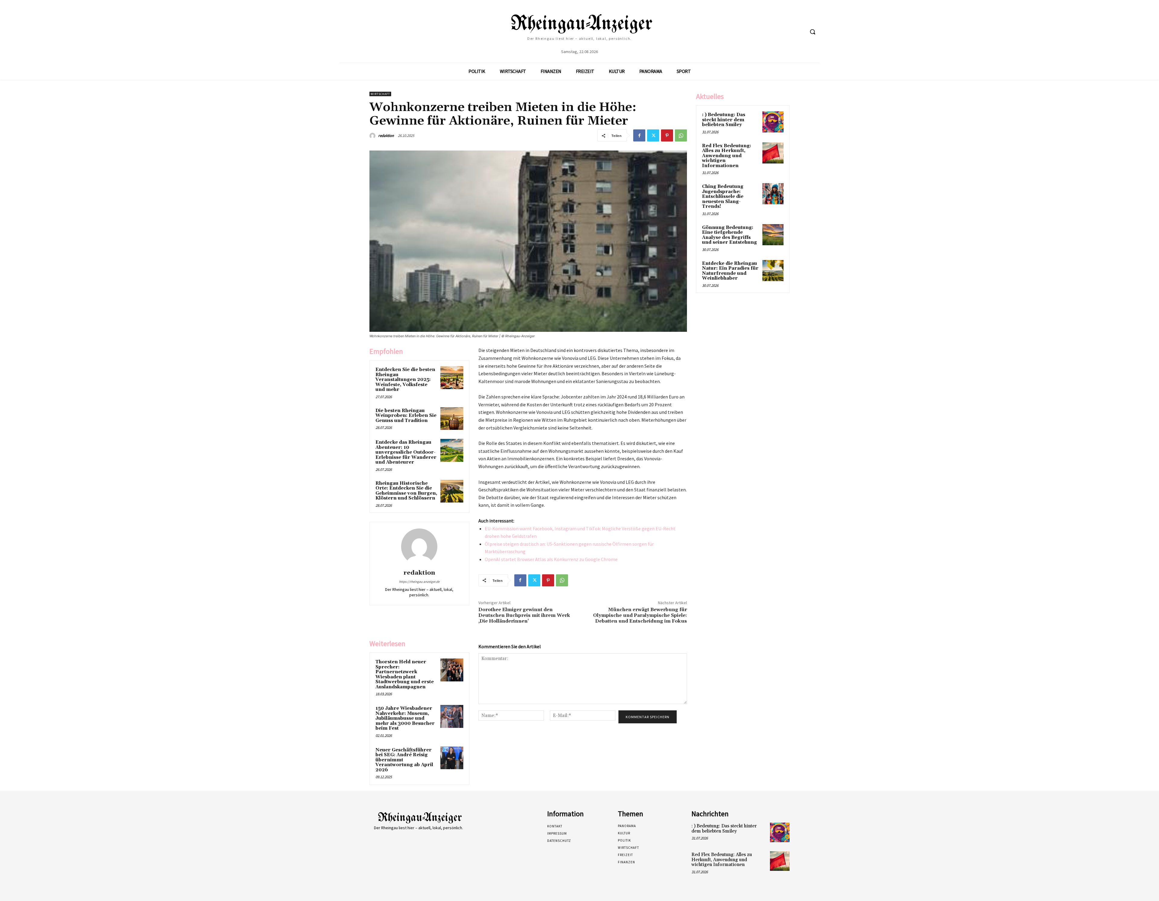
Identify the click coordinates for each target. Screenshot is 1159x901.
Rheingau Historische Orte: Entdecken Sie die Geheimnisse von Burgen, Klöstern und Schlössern (406, 491)
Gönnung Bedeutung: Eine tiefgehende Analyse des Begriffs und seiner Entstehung (729, 235)
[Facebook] (639, 135)
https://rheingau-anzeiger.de (419, 581)
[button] (812, 31)
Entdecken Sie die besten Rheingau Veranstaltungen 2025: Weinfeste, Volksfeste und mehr (405, 379)
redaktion (386, 135)
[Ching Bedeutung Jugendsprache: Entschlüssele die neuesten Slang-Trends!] (773, 193)
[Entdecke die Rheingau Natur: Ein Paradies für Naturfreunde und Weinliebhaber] (773, 270)
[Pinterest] (667, 135)
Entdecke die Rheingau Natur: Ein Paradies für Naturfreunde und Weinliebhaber (730, 271)
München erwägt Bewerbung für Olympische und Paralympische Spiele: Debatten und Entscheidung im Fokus (640, 615)
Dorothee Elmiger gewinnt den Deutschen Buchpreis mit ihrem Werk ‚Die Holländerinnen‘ (524, 615)
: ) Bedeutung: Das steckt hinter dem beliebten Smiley (723, 120)
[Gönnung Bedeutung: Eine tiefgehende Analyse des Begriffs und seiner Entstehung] (773, 234)
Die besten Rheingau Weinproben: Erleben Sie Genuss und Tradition (405, 416)
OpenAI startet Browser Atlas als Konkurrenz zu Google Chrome (551, 559)
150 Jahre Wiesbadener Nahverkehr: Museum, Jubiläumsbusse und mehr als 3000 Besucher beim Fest (405, 718)
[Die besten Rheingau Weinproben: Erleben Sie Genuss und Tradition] (451, 418)
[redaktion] (373, 136)
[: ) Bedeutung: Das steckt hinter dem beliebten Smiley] (773, 121)
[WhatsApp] (681, 135)
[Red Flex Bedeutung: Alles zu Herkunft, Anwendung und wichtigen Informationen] (773, 152)
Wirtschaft (380, 94)
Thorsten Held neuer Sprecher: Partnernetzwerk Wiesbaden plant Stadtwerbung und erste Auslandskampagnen (404, 674)
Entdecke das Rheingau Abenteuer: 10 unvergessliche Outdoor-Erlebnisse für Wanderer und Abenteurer (405, 452)
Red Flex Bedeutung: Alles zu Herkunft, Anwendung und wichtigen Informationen (726, 156)
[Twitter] (653, 135)
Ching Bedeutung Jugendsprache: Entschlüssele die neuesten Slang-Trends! (722, 196)
